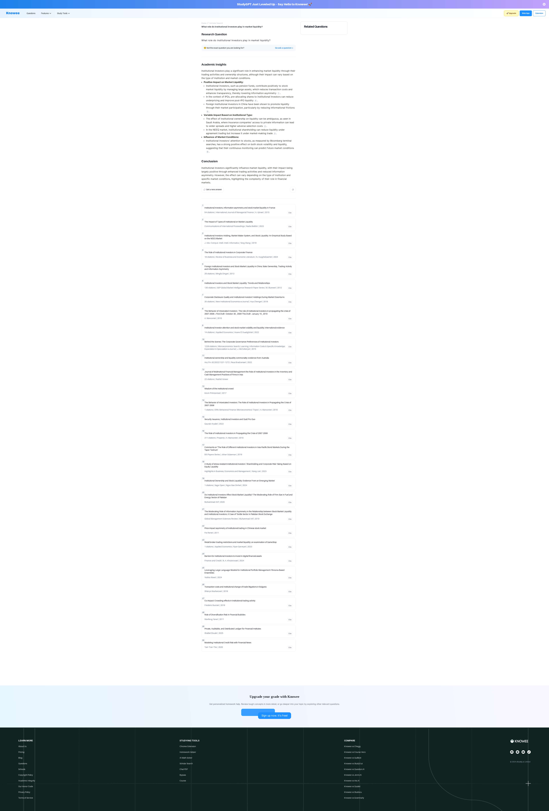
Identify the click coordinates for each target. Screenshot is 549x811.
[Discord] (512, 752)
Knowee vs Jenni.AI (353, 775)
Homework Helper (188, 752)
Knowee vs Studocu (353, 792)
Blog (20, 758)
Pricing (21, 752)
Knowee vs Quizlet (352, 786)
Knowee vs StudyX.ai (353, 763)
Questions (31, 13)
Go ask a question (283, 48)
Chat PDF (184, 769)
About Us (22, 746)
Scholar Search (216, 23)
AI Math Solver (186, 758)
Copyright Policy (25, 775)
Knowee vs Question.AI (354, 769)
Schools (21, 769)
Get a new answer (214, 189)
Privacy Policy (24, 792)
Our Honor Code (25, 786)
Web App (526, 13)
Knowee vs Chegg (352, 746)
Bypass (183, 775)
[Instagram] (517, 752)
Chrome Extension (188, 746)
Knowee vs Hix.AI (351, 781)
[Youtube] (523, 752)
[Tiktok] (529, 752)
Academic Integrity (26, 781)
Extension (539, 13)
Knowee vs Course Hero (355, 752)
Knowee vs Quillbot (352, 758)
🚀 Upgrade (511, 13)
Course (183, 781)
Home (203, 23)
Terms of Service (25, 798)
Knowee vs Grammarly (354, 798)
